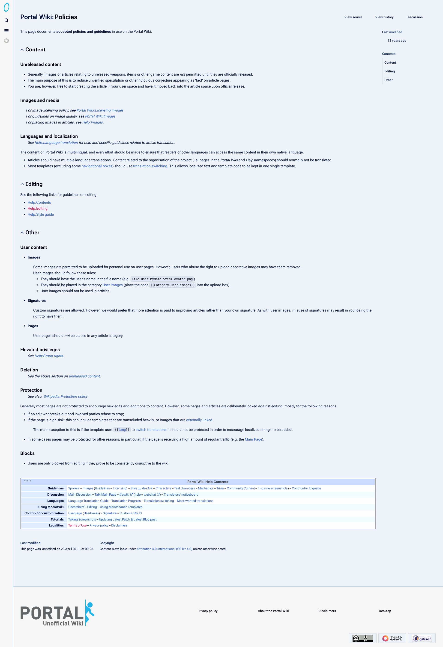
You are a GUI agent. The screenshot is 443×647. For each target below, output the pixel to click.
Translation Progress (126, 501)
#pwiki (124, 494)
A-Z (150, 488)
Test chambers (184, 488)
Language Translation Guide (88, 501)
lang (122, 430)
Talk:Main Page (105, 494)
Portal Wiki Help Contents (207, 482)
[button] (405, 62)
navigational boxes (97, 166)
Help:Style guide (41, 214)
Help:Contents (39, 202)
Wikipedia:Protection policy (65, 396)
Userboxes (91, 513)
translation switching (150, 166)
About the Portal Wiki (273, 611)
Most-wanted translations (195, 501)
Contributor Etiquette (306, 488)
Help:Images (92, 122)
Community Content (241, 488)
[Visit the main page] (6, 7)
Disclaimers (119, 525)
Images (88, 488)
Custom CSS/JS (131, 513)
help (138, 494)
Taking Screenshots (82, 519)
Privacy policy (99, 525)
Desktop (385, 611)
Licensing (119, 488)
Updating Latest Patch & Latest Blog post (127, 519)
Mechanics (205, 488)
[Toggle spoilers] (6, 40)
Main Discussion (80, 494)
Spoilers (74, 488)
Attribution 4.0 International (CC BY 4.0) (164, 549)
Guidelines (102, 488)
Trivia (220, 488)
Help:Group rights (48, 356)
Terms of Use (77, 525)
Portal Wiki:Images (100, 116)
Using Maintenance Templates (121, 507)
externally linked (199, 420)
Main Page (253, 439)
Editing (92, 507)
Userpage (75, 513)
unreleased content (84, 376)
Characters (163, 488)
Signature (110, 513)
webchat (150, 494)
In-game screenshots (273, 488)
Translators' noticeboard (181, 494)
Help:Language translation (56, 142)
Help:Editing (38, 208)
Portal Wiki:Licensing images (99, 110)
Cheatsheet (76, 507)
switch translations (151, 429)
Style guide (138, 488)
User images (112, 285)
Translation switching (159, 501)
